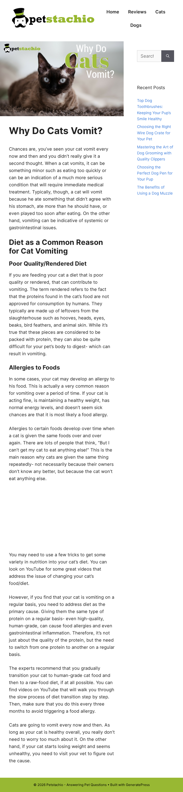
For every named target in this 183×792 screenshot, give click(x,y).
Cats (160, 12)
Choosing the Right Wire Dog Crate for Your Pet (154, 132)
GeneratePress (138, 785)
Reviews (137, 12)
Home (112, 12)
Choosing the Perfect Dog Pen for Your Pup (155, 173)
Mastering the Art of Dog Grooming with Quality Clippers (155, 153)
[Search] (167, 56)
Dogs (135, 25)
